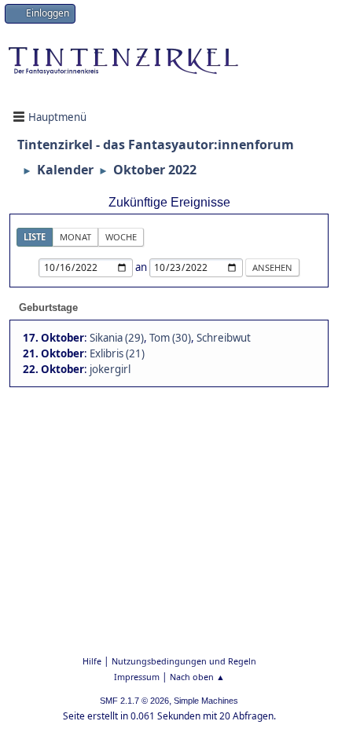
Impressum (137, 677)
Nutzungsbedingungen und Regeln (184, 661)
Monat (75, 237)
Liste (35, 237)
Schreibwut (224, 338)
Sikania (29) (117, 338)
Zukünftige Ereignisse (169, 202)
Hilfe (92, 661)
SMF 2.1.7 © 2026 (134, 700)
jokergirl (110, 369)
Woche (121, 237)
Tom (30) (170, 338)
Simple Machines (206, 700)
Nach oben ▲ (197, 677)
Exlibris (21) (117, 353)
